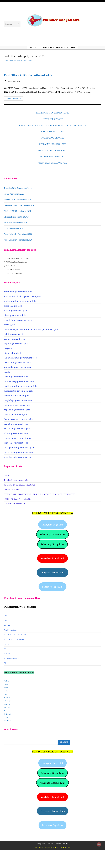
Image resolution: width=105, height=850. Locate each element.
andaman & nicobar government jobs (22, 296)
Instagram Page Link (52, 524)
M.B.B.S (7, 654)
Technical (7, 714)
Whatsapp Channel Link (52, 534)
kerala (7, 372)
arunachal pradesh (13, 305)
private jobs (8, 701)
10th (5, 616)
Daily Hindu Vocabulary (14, 504)
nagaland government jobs (17, 409)
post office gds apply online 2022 (22, 60)
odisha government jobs (16, 414)
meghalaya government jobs (18, 400)
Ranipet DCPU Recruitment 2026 (17, 200)
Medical (7, 707)
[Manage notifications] (99, 844)
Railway (7, 681)
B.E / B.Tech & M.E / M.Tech (15, 635)
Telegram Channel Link (52, 572)
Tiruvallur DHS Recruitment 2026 (18, 188)
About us (66, 844)
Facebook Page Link (52, 586)
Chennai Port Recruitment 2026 (16, 217)
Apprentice (8, 711)
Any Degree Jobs (10, 630)
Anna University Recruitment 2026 (18, 234)
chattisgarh (9, 324)
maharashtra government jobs (18, 391)
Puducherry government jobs (18, 419)
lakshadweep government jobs (19, 381)
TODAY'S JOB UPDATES (52, 138)
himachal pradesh (12, 353)
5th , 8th (7, 625)
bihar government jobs (15, 315)
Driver (6, 717)
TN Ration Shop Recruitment (16, 262)
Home (6, 475)
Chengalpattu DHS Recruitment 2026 (19, 205)
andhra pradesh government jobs (20, 301)
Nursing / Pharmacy (11, 658)
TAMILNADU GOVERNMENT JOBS (52, 113)
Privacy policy (41, 844)
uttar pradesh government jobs (19, 447)
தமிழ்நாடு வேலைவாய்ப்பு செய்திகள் (52, 163)
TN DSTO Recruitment (14, 266)
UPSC (6, 691)
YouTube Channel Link (53, 558)
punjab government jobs (16, 424)
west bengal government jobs (18, 457)
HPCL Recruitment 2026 (14, 194)
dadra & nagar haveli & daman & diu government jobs (31, 329)
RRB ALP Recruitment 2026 (15, 223)
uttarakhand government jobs (18, 452)
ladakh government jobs (16, 376)
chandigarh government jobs (18, 320)
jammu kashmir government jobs (20, 357)
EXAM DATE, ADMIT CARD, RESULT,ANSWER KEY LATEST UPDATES (52, 125)
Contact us (50, 844)
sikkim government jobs (16, 433)
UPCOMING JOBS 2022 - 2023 (52, 144)
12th (5, 620)
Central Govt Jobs (13, 81)
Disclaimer (58, 844)
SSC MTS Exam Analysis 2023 (52, 156)
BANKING (7, 697)
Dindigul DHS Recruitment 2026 (17, 211)
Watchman (7, 721)
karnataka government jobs (17, 367)
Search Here (8, 738)
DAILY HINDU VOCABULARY (52, 150)
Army (6, 688)
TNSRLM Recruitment (14, 273)
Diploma (7, 644)
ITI (5, 649)
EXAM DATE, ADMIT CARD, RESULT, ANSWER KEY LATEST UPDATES (39, 494)
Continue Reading (14, 99)
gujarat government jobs (16, 343)
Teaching (7, 704)
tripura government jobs (16, 442)
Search (64, 742)
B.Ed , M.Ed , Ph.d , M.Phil (14, 639)
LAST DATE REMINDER (52, 131)
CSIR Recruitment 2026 (13, 228)
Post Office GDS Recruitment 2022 (28, 75)
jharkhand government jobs (17, 362)
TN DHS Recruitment (13, 270)
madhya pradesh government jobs (20, 386)
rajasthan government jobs (17, 428)
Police (6, 684)
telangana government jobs (17, 438)
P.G (5, 663)
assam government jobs (15, 310)
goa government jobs (14, 339)
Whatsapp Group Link (52, 544)
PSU (5, 694)
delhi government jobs (15, 334)
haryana (8, 348)
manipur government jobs (16, 395)
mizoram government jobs (17, 405)
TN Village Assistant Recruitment (17, 258)
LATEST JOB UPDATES (52, 119)
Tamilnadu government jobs (18, 291)
